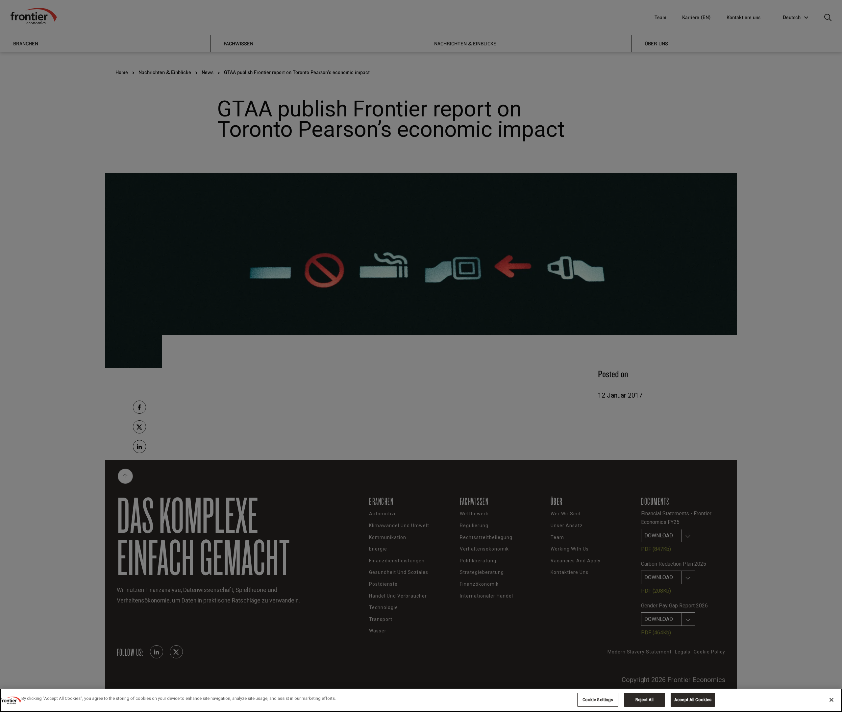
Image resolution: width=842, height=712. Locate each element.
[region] (421, 700)
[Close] (831, 700)
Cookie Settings (597, 699)
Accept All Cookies (692, 699)
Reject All (644, 699)
